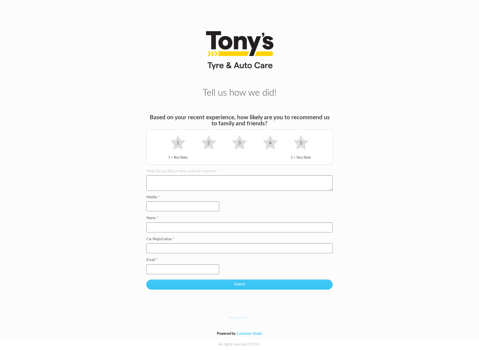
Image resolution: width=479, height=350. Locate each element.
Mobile (153, 197)
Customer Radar (249, 334)
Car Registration (160, 239)
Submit (239, 284)
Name (152, 218)
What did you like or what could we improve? (182, 171)
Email (151, 260)
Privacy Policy (240, 317)
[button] (178, 143)
